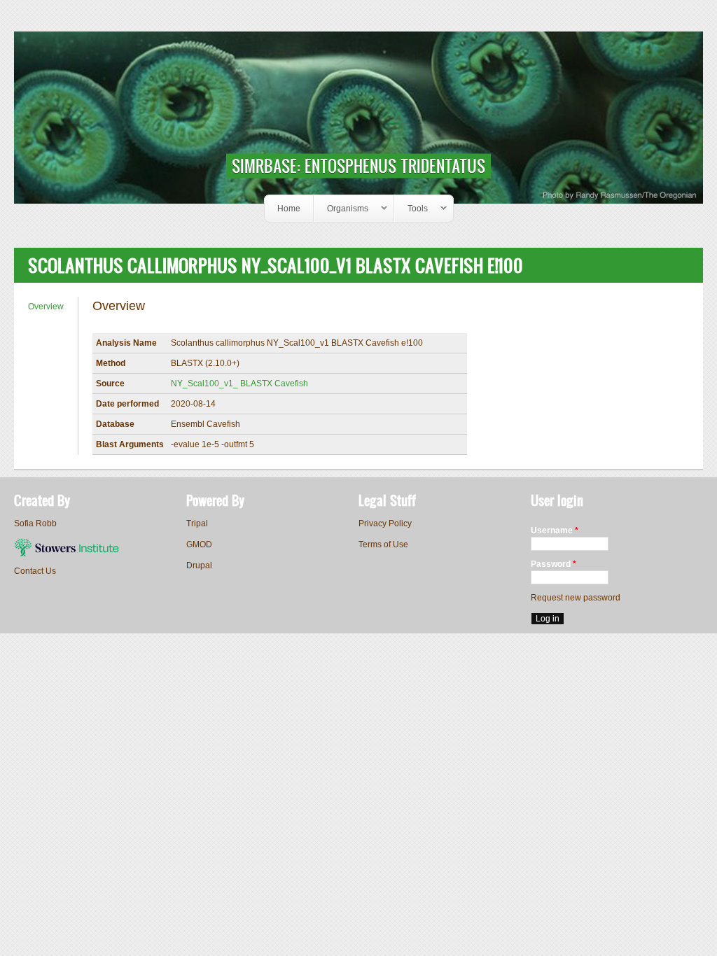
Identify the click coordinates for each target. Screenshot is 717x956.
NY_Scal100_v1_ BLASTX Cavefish (239, 383)
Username (554, 530)
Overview (46, 306)
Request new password (575, 598)
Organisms (341, 209)
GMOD (199, 544)
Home (288, 208)
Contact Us (35, 571)
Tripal (197, 523)
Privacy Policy (385, 523)
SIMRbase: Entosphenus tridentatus (358, 166)
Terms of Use (383, 544)
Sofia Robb (35, 523)
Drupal (199, 565)
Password (553, 564)
